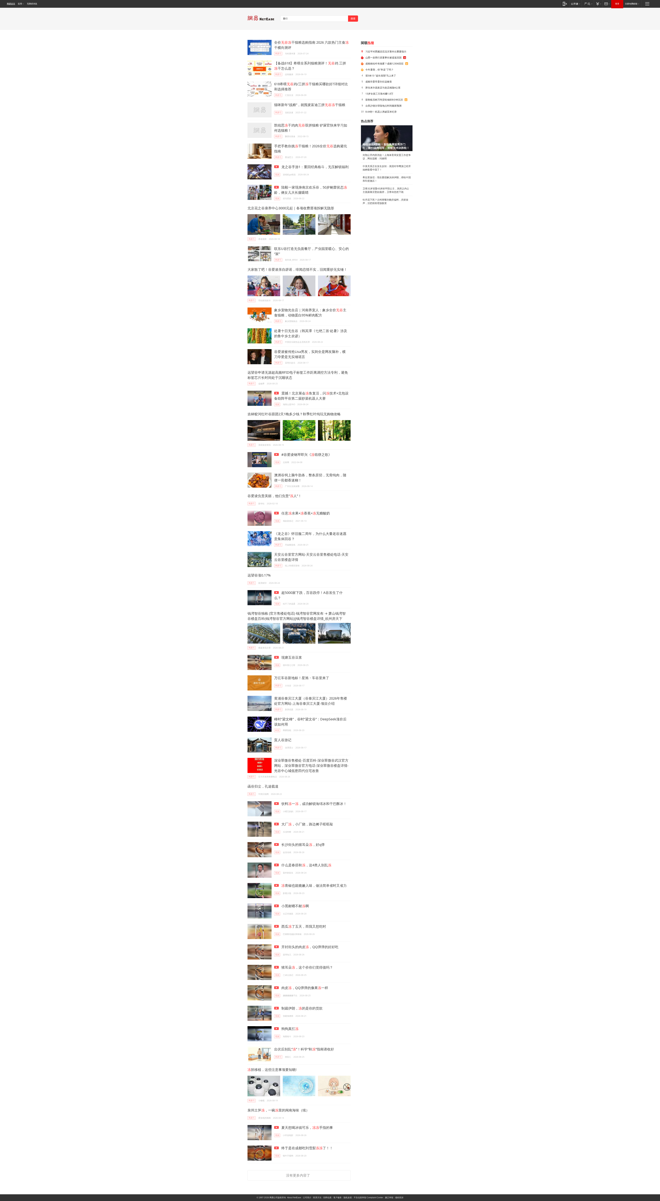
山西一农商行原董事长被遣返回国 (383, 57)
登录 (617, 4)
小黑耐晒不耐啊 (294, 906)
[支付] (598, 3)
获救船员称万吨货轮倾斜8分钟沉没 (384, 99)
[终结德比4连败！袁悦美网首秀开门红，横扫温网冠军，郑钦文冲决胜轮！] (386, 138)
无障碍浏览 (32, 4)
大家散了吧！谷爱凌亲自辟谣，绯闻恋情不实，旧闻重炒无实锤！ (297, 269)
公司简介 (307, 1197)
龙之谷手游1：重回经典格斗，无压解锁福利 (314, 166)
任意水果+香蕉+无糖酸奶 (305, 513)
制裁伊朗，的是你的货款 (301, 1008)
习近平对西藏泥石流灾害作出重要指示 (385, 51)
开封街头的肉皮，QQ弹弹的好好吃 (309, 947)
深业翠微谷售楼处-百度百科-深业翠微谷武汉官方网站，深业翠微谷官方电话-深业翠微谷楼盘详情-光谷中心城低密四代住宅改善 (311, 765)
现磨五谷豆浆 (291, 657)
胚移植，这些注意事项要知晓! (272, 1069)
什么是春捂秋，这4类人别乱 (305, 865)
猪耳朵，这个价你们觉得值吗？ (306, 967)
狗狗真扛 (289, 1028)
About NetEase (294, 1197)
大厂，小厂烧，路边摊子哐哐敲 (306, 824)
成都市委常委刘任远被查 (378, 81)
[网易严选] (588, 3)
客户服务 (337, 1197)
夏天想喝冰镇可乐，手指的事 (306, 1127)
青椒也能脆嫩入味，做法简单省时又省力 (314, 885)
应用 (20, 4)
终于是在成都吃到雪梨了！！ (306, 1148)
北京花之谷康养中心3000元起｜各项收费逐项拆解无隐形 (291, 208)
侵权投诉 (399, 1197)
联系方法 (317, 1197)
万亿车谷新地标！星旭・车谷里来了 (301, 678)
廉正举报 (389, 1197)
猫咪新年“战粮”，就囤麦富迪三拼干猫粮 (309, 104)
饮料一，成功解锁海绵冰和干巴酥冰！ (313, 803)
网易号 (278, 53)
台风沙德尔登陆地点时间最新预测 (383, 105)
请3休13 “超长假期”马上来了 (380, 75)
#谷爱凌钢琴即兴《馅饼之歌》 (306, 454)
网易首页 (11, 4)
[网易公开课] (575, 3)
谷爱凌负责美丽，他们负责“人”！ (274, 495)
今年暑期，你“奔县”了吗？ (379, 69)
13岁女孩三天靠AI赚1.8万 (379, 93)
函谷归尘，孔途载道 (263, 786)
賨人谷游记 (282, 740)
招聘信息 (327, 1197)
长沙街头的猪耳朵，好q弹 (302, 844)
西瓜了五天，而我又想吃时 (303, 926)
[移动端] (564, 3)
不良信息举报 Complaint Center (368, 1197)
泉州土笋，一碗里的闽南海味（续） (278, 1110)
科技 (277, 730)
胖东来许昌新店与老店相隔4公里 (382, 87)
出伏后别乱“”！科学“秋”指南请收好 (304, 1049)
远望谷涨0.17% (259, 575)
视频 (277, 174)
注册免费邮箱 (631, 4)
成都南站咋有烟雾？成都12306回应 (384, 63)
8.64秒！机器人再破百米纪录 (381, 111)
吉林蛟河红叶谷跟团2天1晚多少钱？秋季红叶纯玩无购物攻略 (294, 414)
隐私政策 (348, 1197)
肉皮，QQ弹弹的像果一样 (304, 987)
